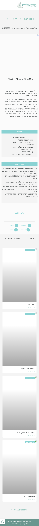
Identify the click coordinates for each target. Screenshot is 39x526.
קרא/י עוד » (31, 307)
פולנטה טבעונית (29, 497)
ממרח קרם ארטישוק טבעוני (26, 433)
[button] (8, 5)
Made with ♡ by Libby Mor (19, 524)
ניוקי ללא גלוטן (30, 304)
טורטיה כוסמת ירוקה (28, 368)
